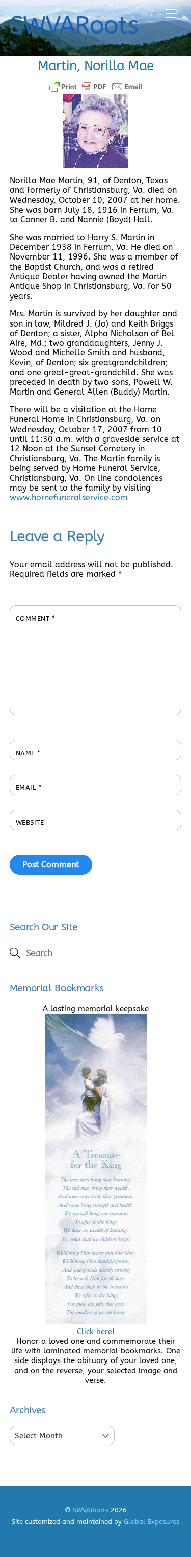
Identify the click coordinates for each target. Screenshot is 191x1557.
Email (29, 787)
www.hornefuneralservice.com (69, 497)
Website (30, 822)
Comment (36, 618)
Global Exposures (151, 1522)
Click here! (96, 1331)
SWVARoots (90, 1510)
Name (28, 753)
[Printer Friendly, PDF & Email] (95, 86)
